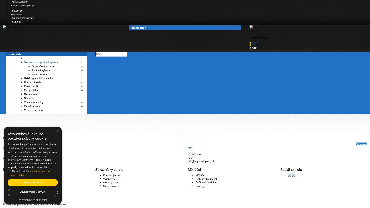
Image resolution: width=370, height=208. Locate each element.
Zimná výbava (32, 106)
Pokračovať (361, 144)
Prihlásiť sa (16, 10)
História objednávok (207, 179)
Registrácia (17, 14)
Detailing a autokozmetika (38, 78)
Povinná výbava (41, 70)
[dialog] (33, 165)
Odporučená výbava (43, 66)
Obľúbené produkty (206, 182)
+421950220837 (19, 1)
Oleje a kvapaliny (33, 102)
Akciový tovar (111, 182)
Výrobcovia (109, 179)
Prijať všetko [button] (33, 182)
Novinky (28, 98)
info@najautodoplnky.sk (23, 5)
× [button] (57, 131)
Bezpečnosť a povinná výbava (41, 62)
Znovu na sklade (33, 110)
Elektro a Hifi (31, 86)
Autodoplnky (31, 58)
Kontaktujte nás (112, 175)
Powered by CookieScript (32, 200)
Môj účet (200, 175)
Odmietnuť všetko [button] (32, 192)
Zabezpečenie (39, 74)
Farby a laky (31, 90)
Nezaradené (30, 94)
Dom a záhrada (32, 82)
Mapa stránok (110, 186)
